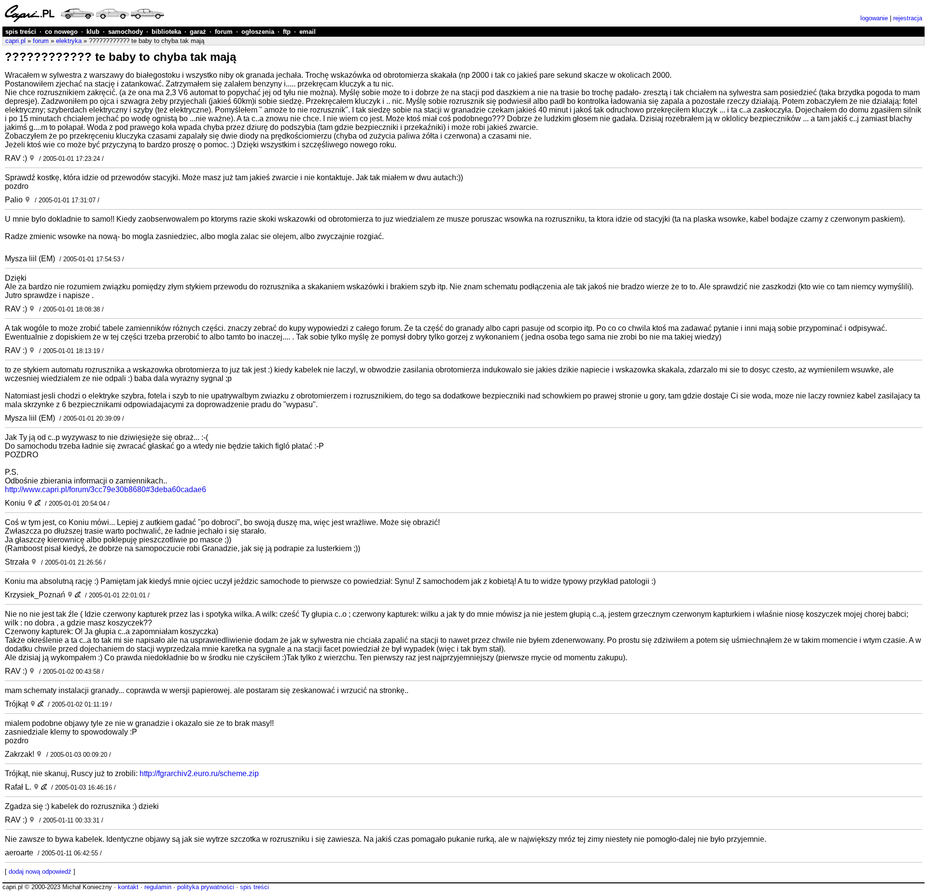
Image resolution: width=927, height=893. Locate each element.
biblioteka (166, 31)
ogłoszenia (257, 31)
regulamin (157, 887)
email (307, 31)
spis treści (20, 31)
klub (92, 31)
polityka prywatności (205, 887)
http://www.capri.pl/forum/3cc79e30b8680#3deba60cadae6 (105, 489)
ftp (287, 31)
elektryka (69, 40)
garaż (198, 31)
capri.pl (15, 40)
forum (224, 31)
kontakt (128, 887)
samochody (125, 31)
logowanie (874, 18)
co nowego (61, 31)
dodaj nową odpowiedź (40, 871)
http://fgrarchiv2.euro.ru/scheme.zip (199, 773)
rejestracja (907, 18)
